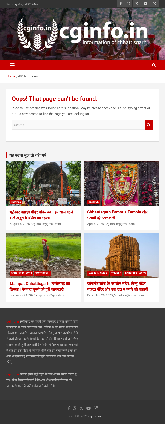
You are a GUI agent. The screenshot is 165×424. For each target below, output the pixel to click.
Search (149, 125)
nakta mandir (98, 273)
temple (16, 201)
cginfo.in (12, 321)
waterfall (42, 273)
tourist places (21, 273)
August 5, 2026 (20, 224)
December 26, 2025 (100, 295)
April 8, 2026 (95, 224)
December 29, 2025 (22, 295)
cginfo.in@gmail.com (46, 224)
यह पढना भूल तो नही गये (27, 155)
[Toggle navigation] (12, 65)
